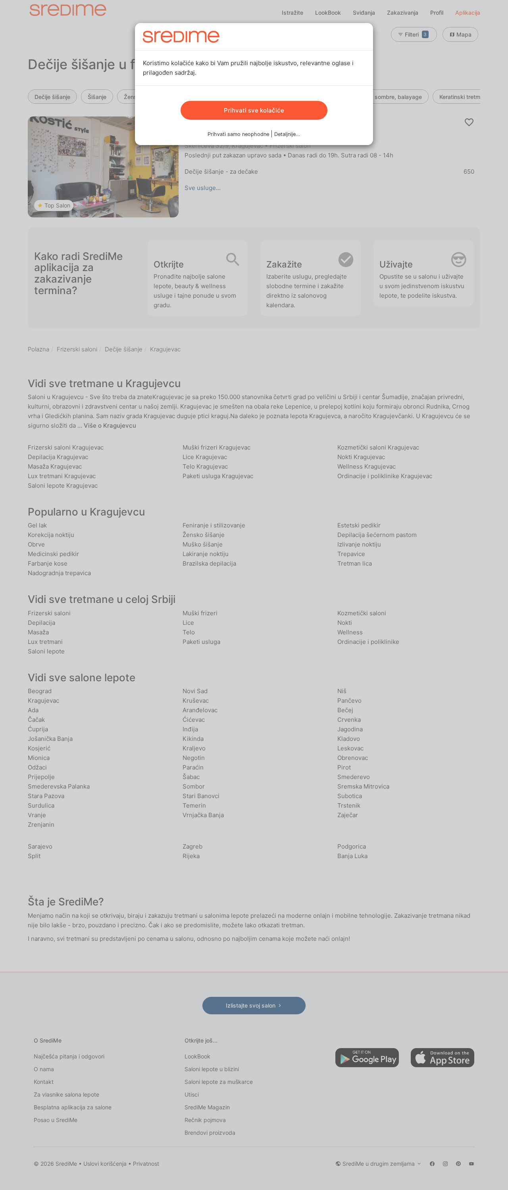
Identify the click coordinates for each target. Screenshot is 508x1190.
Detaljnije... (287, 134)
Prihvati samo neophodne (238, 134)
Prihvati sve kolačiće (254, 110)
